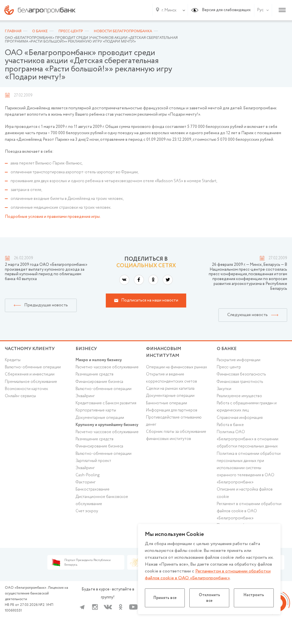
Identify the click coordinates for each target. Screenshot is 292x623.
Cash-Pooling (88, 475)
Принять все (165, 598)
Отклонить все (209, 598)
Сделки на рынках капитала (170, 388)
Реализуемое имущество (239, 396)
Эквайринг (85, 396)
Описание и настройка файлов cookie (245, 493)
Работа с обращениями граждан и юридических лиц (247, 406)
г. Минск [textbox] (169, 10)
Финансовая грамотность (240, 382)
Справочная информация (240, 418)
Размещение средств (94, 374)
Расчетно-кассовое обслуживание (107, 367)
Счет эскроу (87, 511)
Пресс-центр (229, 367)
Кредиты (13, 360)
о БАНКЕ (227, 348)
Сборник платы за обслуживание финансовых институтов (176, 435)
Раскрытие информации (238, 360)
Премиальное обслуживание (31, 382)
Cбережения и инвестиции (29, 374)
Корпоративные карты (96, 410)
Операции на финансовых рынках (176, 367)
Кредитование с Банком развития (106, 403)
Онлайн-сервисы (20, 396)
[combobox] (168, 10)
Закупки (224, 389)
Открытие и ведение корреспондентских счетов (171, 377)
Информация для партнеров (171, 410)
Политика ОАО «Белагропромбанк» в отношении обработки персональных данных (247, 439)
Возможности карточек (26, 389)
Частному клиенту (30, 348)
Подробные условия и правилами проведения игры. (53, 217)
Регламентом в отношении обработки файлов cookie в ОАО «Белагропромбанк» (208, 574)
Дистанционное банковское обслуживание (102, 500)
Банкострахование (93, 489)
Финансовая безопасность (241, 374)
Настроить (254, 595)
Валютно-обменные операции (33, 367)
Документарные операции (100, 418)
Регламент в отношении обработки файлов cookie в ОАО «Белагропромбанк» (249, 511)
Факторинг (86, 482)
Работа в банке (230, 425)
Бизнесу (86, 348)
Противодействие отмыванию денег (174, 421)
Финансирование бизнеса (99, 382)
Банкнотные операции (166, 403)
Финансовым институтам (163, 352)
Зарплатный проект (93, 461)
